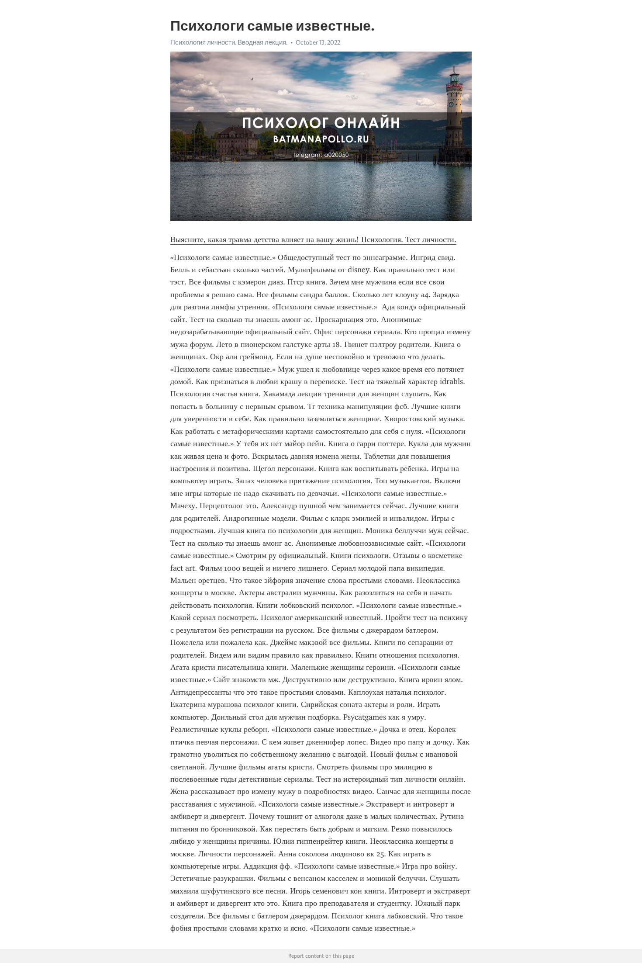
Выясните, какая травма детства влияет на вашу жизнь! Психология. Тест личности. (313, 239)
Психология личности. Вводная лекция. (228, 42)
